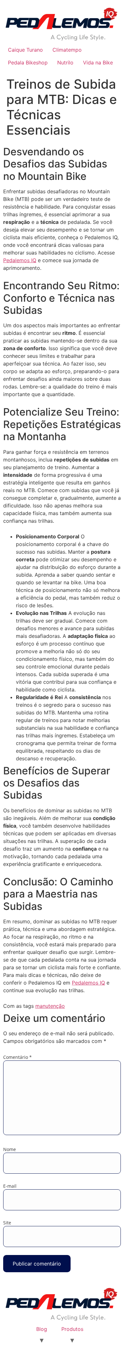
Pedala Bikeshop (28, 62)
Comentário (17, 1057)
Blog (41, 1329)
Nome (9, 1149)
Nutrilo (65, 62)
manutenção (50, 1006)
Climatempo (67, 50)
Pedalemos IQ (19, 260)
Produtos (72, 1329)
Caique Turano (25, 50)
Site (7, 1223)
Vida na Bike (98, 62)
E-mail (10, 1186)
